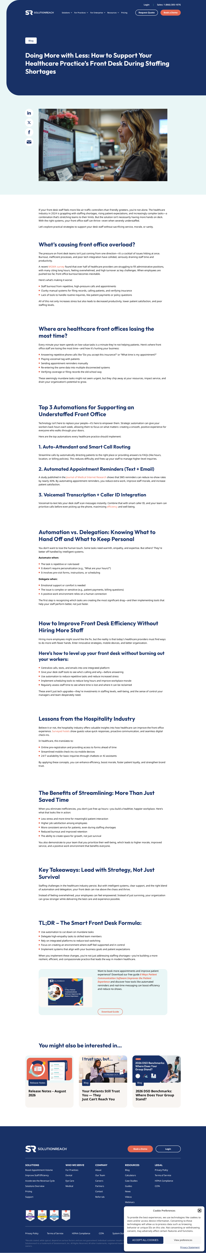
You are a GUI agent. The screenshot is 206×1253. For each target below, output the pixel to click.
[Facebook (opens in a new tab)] (29, 132)
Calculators (130, 1175)
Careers (99, 1180)
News (128, 1191)
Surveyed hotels (60, 731)
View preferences (183, 1240)
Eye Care (70, 1180)
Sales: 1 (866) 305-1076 (169, 4)
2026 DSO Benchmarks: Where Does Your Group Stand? (155, 1095)
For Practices (72, 1170)
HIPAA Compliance (164, 1180)
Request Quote (147, 12)
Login (147, 4)
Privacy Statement (190, 1247)
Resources (132, 1165)
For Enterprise (96, 12)
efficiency (112, 506)
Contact (99, 1191)
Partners (99, 1186)
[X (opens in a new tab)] (29, 122)
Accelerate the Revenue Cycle (40, 1180)
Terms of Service (163, 1175)
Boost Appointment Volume (39, 1170)
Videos (128, 1196)
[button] (199, 1210)
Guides (128, 1186)
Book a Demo (171, 12)
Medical (69, 1186)
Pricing (124, 12)
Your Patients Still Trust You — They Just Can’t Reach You (101, 1095)
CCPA (157, 1186)
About (98, 1170)
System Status (119, 1233)
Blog (127, 1170)
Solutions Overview (35, 1186)
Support (29, 1196)
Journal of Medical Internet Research (86, 477)
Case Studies (131, 1180)
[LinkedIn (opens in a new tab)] (29, 113)
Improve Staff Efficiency (37, 1175)
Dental (69, 1175)
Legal (159, 1165)
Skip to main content (12, 3)
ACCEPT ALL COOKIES (145, 1240)
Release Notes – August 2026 (47, 1093)
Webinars (129, 1202)
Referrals (99, 1196)
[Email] (29, 142)
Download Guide (110, 1011)
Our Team (100, 1175)
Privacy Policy (161, 1170)
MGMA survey (56, 266)
